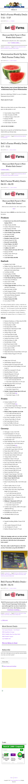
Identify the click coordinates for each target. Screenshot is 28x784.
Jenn (8, 21)
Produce (13, 48)
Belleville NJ (21, 46)
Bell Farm (16, 136)
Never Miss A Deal (9, 643)
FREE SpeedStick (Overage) (8, 632)
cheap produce (4, 175)
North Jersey (3, 575)
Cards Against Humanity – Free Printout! (11, 630)
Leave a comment (13, 60)
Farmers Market (11, 175)
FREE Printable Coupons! (7, 636)
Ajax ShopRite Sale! (6, 638)
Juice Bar (10, 48)
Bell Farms (16, 46)
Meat (25, 574)
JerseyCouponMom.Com (15, 780)
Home (11, 777)
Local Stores (16, 175)
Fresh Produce (4, 137)
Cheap (25, 613)
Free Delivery (5, 48)
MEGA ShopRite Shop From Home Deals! (11, 634)
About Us (16, 777)
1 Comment (12, 21)
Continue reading (16, 42)
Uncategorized (7, 46)
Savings (17, 48)
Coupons (2, 614)
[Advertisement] (14, 678)
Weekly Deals (11, 575)
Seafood (7, 575)
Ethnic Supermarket (8, 574)
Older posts (4, 620)
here (9, 42)
